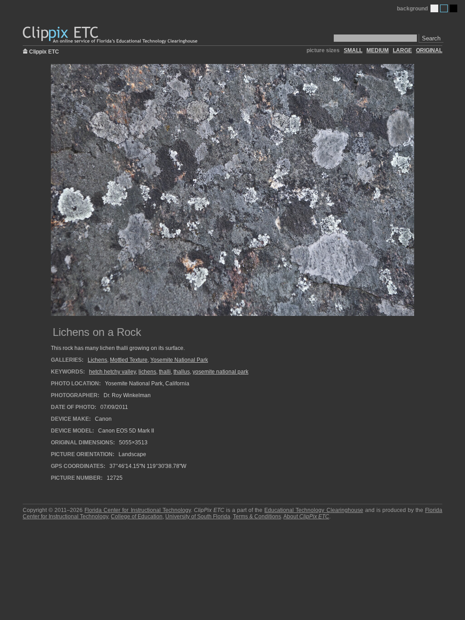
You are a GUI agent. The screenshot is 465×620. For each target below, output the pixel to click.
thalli (165, 372)
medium (377, 50)
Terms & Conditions (257, 516)
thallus (181, 372)
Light (434, 8)
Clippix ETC (44, 51)
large (402, 50)
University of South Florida (197, 516)
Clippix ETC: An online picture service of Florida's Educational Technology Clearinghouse (110, 35)
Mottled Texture (129, 360)
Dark (453, 8)
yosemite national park (220, 372)
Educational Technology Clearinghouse (313, 510)
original (429, 50)
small (353, 50)
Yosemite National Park (179, 360)
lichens (147, 372)
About (306, 516)
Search (431, 38)
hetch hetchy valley (112, 372)
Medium (444, 8)
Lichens (97, 360)
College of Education (137, 516)
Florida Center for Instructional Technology (137, 510)
